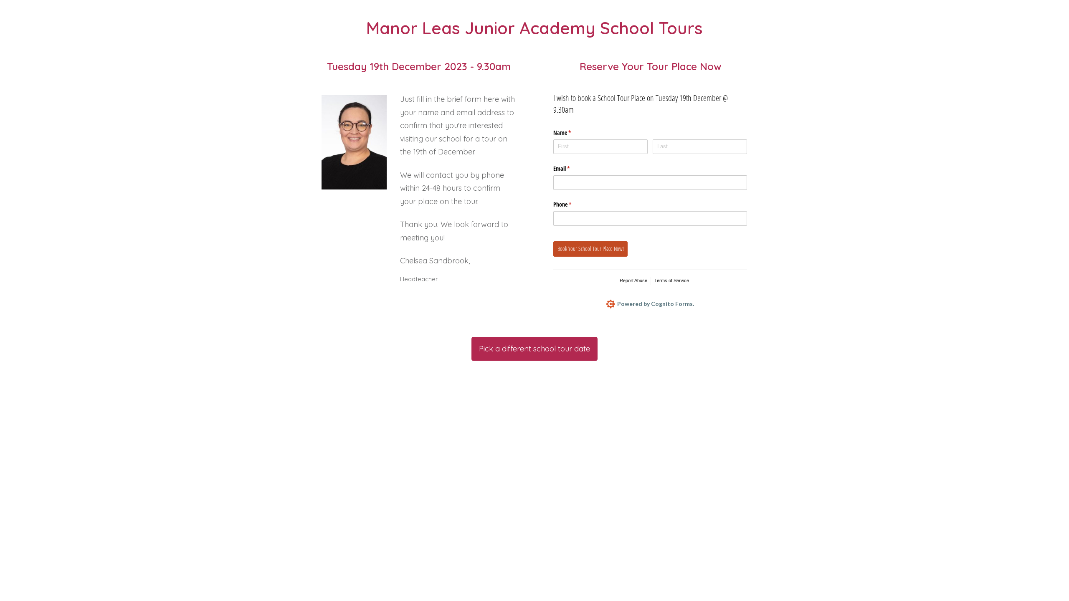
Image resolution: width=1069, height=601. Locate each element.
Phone (572, 204)
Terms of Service (671, 280)
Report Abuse (633, 280)
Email (571, 168)
